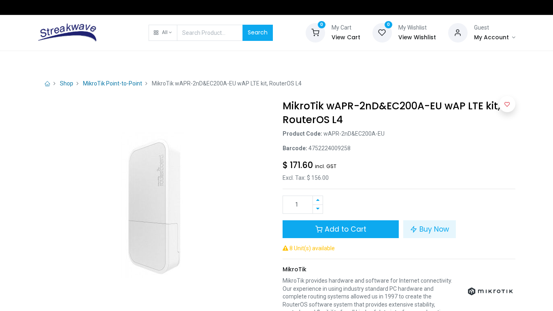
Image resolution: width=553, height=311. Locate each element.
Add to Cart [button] (344, 229)
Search (258, 32)
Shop (66, 83)
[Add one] (318, 200)
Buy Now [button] (433, 229)
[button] (163, 33)
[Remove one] (318, 209)
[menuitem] (58, 61)
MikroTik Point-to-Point (112, 83)
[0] (315, 32)
